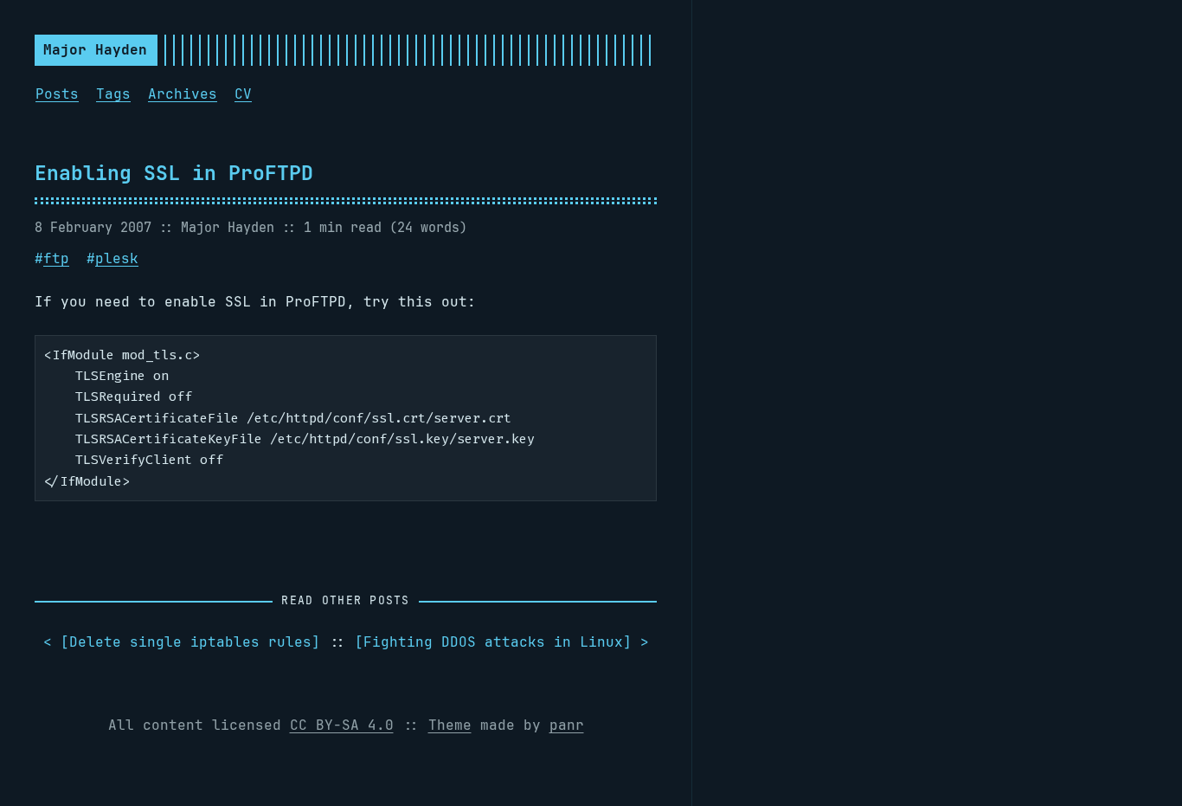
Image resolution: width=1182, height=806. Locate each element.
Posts (57, 94)
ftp (56, 258)
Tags (113, 94)
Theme (450, 725)
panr (566, 725)
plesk (116, 258)
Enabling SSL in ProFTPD (174, 172)
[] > (502, 642)
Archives (182, 94)
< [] (181, 642)
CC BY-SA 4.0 (342, 725)
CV (243, 94)
